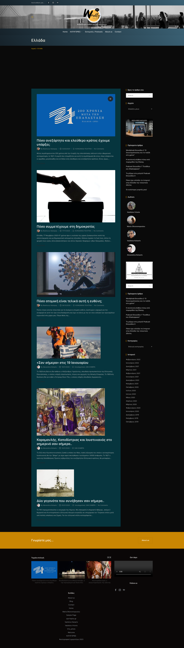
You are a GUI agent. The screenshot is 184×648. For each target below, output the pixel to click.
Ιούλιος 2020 (131, 391)
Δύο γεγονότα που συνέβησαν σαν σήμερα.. (70, 501)
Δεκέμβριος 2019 (132, 415)
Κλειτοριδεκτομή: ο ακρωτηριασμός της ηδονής (100, 581)
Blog (71, 601)
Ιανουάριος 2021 (132, 377)
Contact (71, 605)
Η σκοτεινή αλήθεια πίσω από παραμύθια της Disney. (138, 160)
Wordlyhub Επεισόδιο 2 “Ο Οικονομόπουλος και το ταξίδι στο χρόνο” (138, 152)
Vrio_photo (71, 629)
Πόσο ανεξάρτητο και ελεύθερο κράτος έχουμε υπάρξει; (44, 581)
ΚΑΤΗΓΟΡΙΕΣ (71, 636)
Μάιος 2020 (130, 397)
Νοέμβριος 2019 (132, 418)
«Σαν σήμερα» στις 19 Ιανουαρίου (62, 363)
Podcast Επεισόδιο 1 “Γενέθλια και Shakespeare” (138, 167)
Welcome (71, 632)
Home (71, 608)
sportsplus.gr (71, 619)
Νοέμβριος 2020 (132, 384)
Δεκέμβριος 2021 (132, 366)
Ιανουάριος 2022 (132, 363)
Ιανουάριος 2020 (132, 411)
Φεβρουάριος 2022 (133, 359)
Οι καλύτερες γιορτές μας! (136, 190)
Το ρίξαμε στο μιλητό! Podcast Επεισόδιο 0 (138, 174)
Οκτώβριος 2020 (132, 387)
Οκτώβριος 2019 (132, 422)
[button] (149, 95)
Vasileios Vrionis (71, 625)
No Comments (99, 149)
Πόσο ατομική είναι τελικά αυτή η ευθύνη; (69, 301)
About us (71, 598)
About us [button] (145, 540)
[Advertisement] (92, 66)
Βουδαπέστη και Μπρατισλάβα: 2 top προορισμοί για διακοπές (72, 581)
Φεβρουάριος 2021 (133, 373)
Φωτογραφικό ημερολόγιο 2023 (71, 639)
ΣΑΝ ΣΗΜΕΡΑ (90, 367)
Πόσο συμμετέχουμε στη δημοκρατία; (66, 226)
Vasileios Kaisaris (71, 622)
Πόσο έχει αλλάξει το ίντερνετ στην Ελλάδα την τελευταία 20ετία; (138, 182)
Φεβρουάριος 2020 (133, 408)
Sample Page (71, 615)
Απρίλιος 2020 (131, 401)
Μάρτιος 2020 (131, 404)
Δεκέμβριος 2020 (132, 380)
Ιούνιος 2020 (131, 394)
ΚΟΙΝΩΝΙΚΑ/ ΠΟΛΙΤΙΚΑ (83, 149)
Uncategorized (80, 367)
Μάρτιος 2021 (131, 370)
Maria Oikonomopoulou (71, 612)
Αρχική (33, 48)
